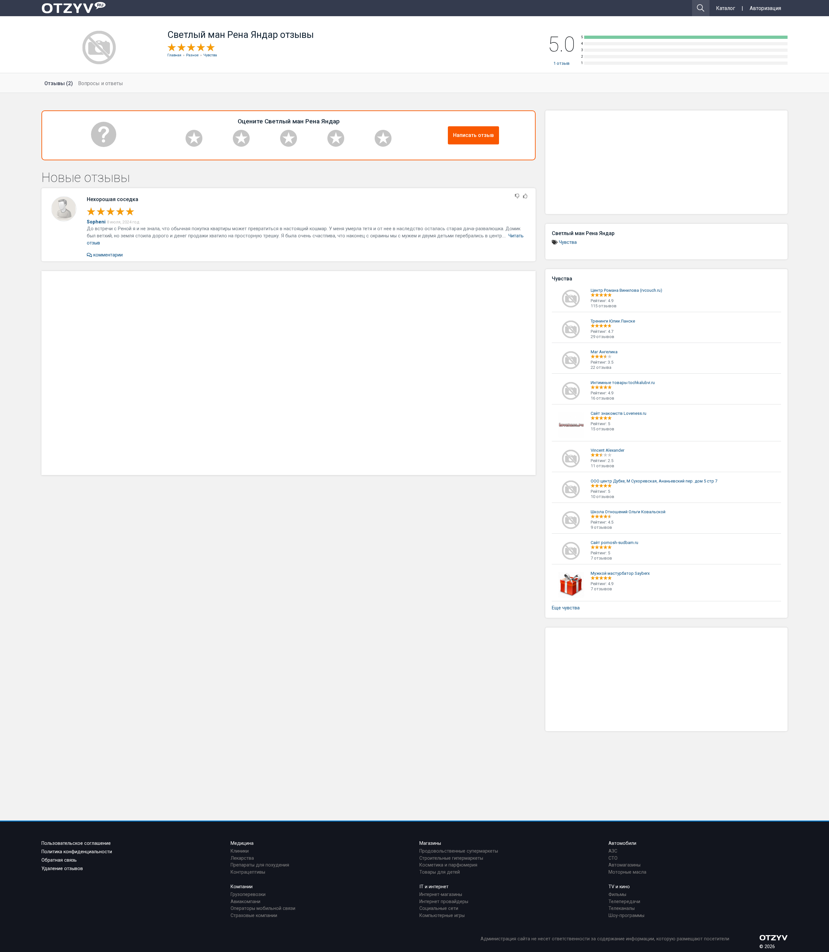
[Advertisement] (288, 373)
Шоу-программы (626, 915)
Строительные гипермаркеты (451, 858)
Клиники (240, 851)
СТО (613, 858)
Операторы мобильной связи (263, 908)
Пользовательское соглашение (76, 843)
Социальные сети (438, 908)
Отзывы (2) (58, 83)
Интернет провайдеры (443, 901)
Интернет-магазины (440, 894)
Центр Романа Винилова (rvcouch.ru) (626, 290)
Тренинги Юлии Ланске (613, 321)
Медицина (242, 843)
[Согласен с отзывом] (525, 196)
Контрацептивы (248, 872)
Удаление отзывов (62, 868)
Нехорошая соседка (112, 199)
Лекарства (242, 858)
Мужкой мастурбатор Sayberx (620, 573)
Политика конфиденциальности (76, 852)
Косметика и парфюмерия (448, 865)
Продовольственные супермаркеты (458, 851)
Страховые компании (254, 915)
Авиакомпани (245, 901)
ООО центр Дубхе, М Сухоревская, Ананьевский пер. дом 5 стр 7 (654, 481)
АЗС (612, 851)
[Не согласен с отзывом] (517, 196)
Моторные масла (627, 872)
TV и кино (619, 887)
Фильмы (617, 894)
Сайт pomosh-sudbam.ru (614, 542)
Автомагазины (624, 865)
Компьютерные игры (442, 915)
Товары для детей (439, 872)
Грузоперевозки (248, 894)
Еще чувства (566, 608)
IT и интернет (434, 887)
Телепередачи (624, 901)
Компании (242, 887)
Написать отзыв (473, 135)
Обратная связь (59, 860)
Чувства (568, 242)
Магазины (430, 843)
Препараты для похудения (260, 865)
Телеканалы (621, 908)
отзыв (561, 63)
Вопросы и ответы (100, 83)
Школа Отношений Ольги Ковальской (628, 511)
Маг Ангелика (604, 351)
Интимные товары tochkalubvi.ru (623, 382)
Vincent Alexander (607, 450)
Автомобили (622, 843)
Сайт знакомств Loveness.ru (618, 413)
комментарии (107, 255)
